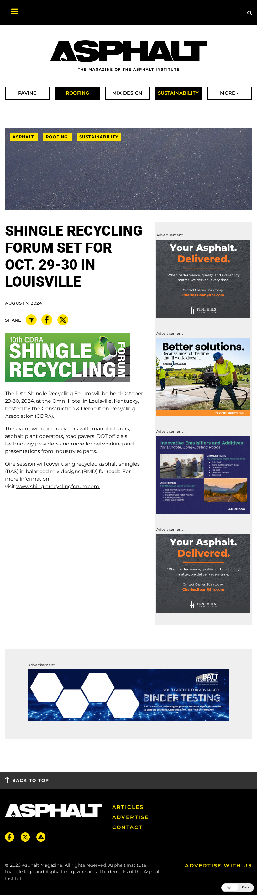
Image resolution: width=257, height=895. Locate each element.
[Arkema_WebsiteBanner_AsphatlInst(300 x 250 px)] (203, 475)
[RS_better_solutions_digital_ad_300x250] (203, 376)
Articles (128, 807)
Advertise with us (218, 866)
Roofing (57, 136)
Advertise (130, 817)
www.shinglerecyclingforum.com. (58, 486)
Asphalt (24, 136)
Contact (127, 827)
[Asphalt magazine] (128, 56)
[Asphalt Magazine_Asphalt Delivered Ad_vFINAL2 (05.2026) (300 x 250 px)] (203, 278)
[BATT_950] (128, 695)
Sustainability (98, 136)
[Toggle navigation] (11, 12)
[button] (237, 887)
